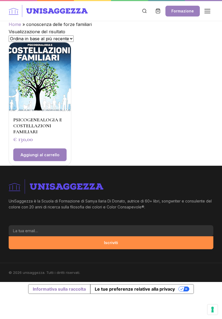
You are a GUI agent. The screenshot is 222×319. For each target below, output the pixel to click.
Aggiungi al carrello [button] (40, 154)
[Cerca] (144, 11)
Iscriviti (111, 242)
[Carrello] (158, 11)
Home (15, 24)
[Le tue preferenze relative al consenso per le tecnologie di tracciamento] (212, 309)
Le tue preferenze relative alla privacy (135, 289)
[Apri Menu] (207, 11)
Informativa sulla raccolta (59, 289)
